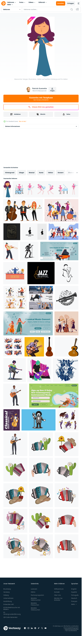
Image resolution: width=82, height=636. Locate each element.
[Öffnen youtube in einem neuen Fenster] (45, 629)
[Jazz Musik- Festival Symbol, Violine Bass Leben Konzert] (41, 273)
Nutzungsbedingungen (69, 630)
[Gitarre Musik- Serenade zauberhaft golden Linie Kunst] (11, 231)
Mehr (9, 5)
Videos (31, 2)
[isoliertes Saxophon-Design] (67, 273)
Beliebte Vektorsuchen (36, 599)
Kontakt (57, 592)
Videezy (6, 595)
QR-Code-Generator (10, 617)
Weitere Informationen (12, 126)
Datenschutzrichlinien (70, 631)
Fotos (21, 2)
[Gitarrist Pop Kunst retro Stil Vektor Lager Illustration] (34, 346)
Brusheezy (7, 589)
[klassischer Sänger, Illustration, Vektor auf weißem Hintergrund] (7, 189)
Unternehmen (8, 598)
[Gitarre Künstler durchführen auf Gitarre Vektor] (14, 370)
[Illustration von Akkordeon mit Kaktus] (41, 444)
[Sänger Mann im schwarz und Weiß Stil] (38, 420)
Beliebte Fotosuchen (35, 604)
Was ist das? (22, 121)
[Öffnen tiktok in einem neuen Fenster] (39, 629)
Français (73, 601)
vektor (50, 173)
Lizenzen (34, 589)
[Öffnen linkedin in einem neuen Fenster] (32, 629)
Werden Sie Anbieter (58, 599)
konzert (61, 173)
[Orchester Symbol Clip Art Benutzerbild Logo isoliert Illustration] (14, 273)
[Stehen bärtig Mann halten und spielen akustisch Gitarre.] (15, 396)
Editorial (42, 2)
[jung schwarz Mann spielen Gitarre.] (15, 444)
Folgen (52, 91)
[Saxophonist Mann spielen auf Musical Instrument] (10, 251)
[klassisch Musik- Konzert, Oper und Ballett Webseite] (28, 323)
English (72, 589)
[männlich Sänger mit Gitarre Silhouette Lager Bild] (29, 251)
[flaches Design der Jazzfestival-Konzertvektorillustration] (66, 323)
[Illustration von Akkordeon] (41, 470)
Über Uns (57, 595)
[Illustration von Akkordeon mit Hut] (41, 495)
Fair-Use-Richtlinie (69, 633)
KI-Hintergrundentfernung (12, 613)
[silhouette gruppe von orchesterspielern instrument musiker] (65, 370)
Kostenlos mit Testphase (41, 98)
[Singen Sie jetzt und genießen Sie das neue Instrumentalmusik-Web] (53, 396)
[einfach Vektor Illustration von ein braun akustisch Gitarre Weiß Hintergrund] (49, 346)
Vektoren (10, 2)
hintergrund (9, 173)
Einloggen (70, 3)
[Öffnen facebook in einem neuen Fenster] (25, 629)
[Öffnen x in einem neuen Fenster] (42, 629)
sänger (21, 173)
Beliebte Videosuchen (35, 609)
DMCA (33, 592)
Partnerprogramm (37, 595)
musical (31, 173)
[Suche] (71, 9)
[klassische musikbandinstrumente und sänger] (23, 210)
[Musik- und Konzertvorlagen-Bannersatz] (41, 298)
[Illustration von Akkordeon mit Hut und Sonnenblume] (66, 444)
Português (73, 595)
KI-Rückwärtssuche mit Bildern (11, 608)
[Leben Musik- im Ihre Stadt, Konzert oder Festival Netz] (59, 251)
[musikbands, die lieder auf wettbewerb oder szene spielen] (13, 346)
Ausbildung (7, 601)
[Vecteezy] (3, 3)
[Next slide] (73, 172)
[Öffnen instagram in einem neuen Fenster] (28, 629)
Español (72, 592)
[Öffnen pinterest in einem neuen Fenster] (35, 629)
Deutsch (72, 598)
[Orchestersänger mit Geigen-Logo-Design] (34, 231)
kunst (41, 173)
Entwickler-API (8, 604)
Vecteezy (6, 592)
